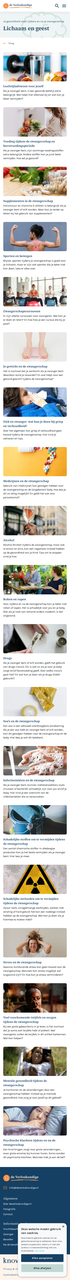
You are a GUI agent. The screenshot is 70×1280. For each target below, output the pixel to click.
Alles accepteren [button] (42, 1258)
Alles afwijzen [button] (42, 1268)
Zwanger (8, 1234)
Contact (8, 1214)
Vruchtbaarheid (12, 1228)
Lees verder (39, 1251)
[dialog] (42, 1250)
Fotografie (9, 1209)
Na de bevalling (12, 1244)
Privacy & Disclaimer (15, 1268)
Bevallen (8, 1239)
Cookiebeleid (10, 1274)
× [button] (63, 1226)
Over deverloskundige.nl (17, 1203)
